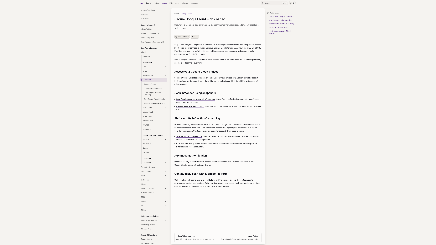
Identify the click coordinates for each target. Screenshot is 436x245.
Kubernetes (147, 163)
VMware (146, 139)
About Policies (146, 29)
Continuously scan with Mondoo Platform (201, 173)
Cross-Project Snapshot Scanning (152, 94)
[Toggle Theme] (292, 3)
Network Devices (147, 188)
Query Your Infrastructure (150, 33)
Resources (194, 3)
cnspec (164, 3)
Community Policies (148, 224)
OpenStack (147, 129)
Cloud (143, 52)
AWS (144, 67)
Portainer (146, 152)
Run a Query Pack (147, 38)
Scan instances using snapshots (195, 93)
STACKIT (146, 125)
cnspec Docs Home (148, 10)
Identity (143, 184)
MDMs (143, 201)
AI (142, 206)
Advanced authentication (190, 155)
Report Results (146, 239)
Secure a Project (150, 84)
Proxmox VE (147, 144)
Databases (145, 180)
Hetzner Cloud (148, 121)
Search (275, 3)
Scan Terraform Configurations (189, 136)
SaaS (143, 175)
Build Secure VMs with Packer (155, 99)
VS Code (185, 3)
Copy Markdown (183, 37)
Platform (157, 3)
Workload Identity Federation (154, 103)
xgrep (177, 3)
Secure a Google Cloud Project (187, 78)
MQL (171, 3)
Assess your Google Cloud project (196, 71)
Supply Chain (146, 171)
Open (193, 37)
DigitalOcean (147, 116)
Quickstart (145, 14)
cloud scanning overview (191, 63)
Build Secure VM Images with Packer (191, 143)
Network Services (147, 193)
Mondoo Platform (208, 180)
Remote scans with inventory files (153, 42)
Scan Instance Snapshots (153, 88)
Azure (145, 71)
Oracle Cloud (147, 108)
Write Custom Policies (149, 220)
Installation (145, 19)
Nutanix (145, 148)
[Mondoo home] (142, 3)
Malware (144, 210)
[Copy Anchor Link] (219, 71)
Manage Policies (147, 229)
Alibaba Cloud (148, 112)
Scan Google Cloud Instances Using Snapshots (195, 99)
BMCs (143, 197)
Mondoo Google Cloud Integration (237, 180)
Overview (146, 56)
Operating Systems (148, 167)
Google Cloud (148, 75)
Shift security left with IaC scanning (197, 118)
